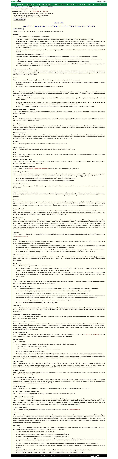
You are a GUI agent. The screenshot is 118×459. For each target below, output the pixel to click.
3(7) (14, 168)
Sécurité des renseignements (58, 455)
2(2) (14, 80)
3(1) (14, 125)
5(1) (14, 202)
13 (14, 398)
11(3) (14, 388)
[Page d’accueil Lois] (11, 6)
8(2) (14, 323)
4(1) (14, 174)
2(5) (14, 118)
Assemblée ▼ (101, 4)
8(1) (14, 316)
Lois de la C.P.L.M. (37, 6)
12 (14, 393)
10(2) (14, 363)
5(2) (14, 211)
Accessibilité (24, 455)
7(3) (14, 307)
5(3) (14, 219)
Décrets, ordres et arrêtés (78, 4)
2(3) (14, 91)
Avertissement (33, 455)
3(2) (14, 134)
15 (14, 415)
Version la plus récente (19, 19)
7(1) (14, 281)
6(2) (14, 257)
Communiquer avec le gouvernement (78, 455)
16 (14, 427)
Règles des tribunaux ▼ (61, 4)
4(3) (14, 193)
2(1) (14, 71)
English (104, 1)
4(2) (14, 186)
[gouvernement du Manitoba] (16, 1)
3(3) (14, 143)
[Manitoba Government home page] (95, 456)
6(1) (14, 241)
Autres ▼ (91, 4)
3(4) (14, 149)
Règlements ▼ (46, 4)
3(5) (14, 154)
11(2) (14, 379)
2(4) (14, 111)
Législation (18, 4)
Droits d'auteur (44, 455)
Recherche (29, 4)
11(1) (14, 372)
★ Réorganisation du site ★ (19, 6)
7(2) (14, 288)
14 (14, 409)
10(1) (14, 341)
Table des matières (18, 28)
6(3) (14, 265)
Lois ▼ (38, 4)
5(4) (14, 234)
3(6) (14, 161)
